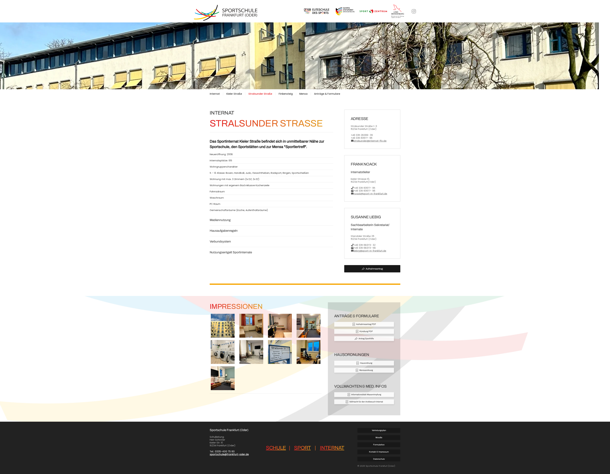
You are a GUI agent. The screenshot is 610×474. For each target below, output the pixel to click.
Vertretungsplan (379, 430)
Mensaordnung (366, 370)
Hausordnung (366, 363)
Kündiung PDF (366, 331)
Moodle (379, 437)
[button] (223, 326)
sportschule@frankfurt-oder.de (229, 454)
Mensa (303, 93)
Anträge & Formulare (327, 93)
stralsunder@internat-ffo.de (370, 140)
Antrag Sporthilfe (366, 338)
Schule (276, 448)
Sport (302, 448)
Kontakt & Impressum (379, 452)
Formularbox (379, 445)
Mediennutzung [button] (220, 220)
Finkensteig (286, 93)
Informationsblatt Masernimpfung (366, 394)
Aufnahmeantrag (374, 268)
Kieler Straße (234, 93)
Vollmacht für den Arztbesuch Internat (366, 402)
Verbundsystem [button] (220, 241)
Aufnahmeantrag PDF (366, 324)
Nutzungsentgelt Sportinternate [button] (231, 252)
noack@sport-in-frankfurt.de (370, 193)
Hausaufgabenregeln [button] (224, 230)
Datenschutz (379, 459)
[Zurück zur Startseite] (225, 11)
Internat (215, 93)
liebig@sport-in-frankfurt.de (370, 250)
